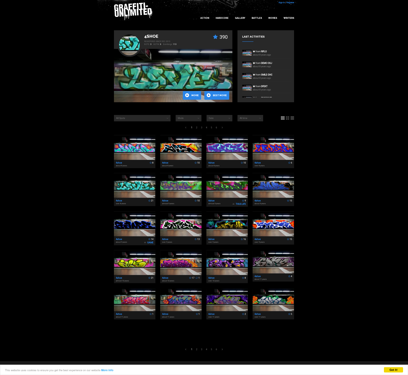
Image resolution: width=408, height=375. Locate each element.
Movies (272, 18)
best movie (220, 95)
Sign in (282, 2)
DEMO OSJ (266, 63)
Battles (257, 18)
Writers (289, 18)
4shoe (151, 36)
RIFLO (264, 51)
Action (204, 18)
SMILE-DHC (266, 74)
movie (195, 95)
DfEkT (264, 86)
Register (290, 2)
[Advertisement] (395, 312)
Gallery (240, 18)
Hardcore (222, 18)
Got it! (394, 370)
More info (107, 370)
